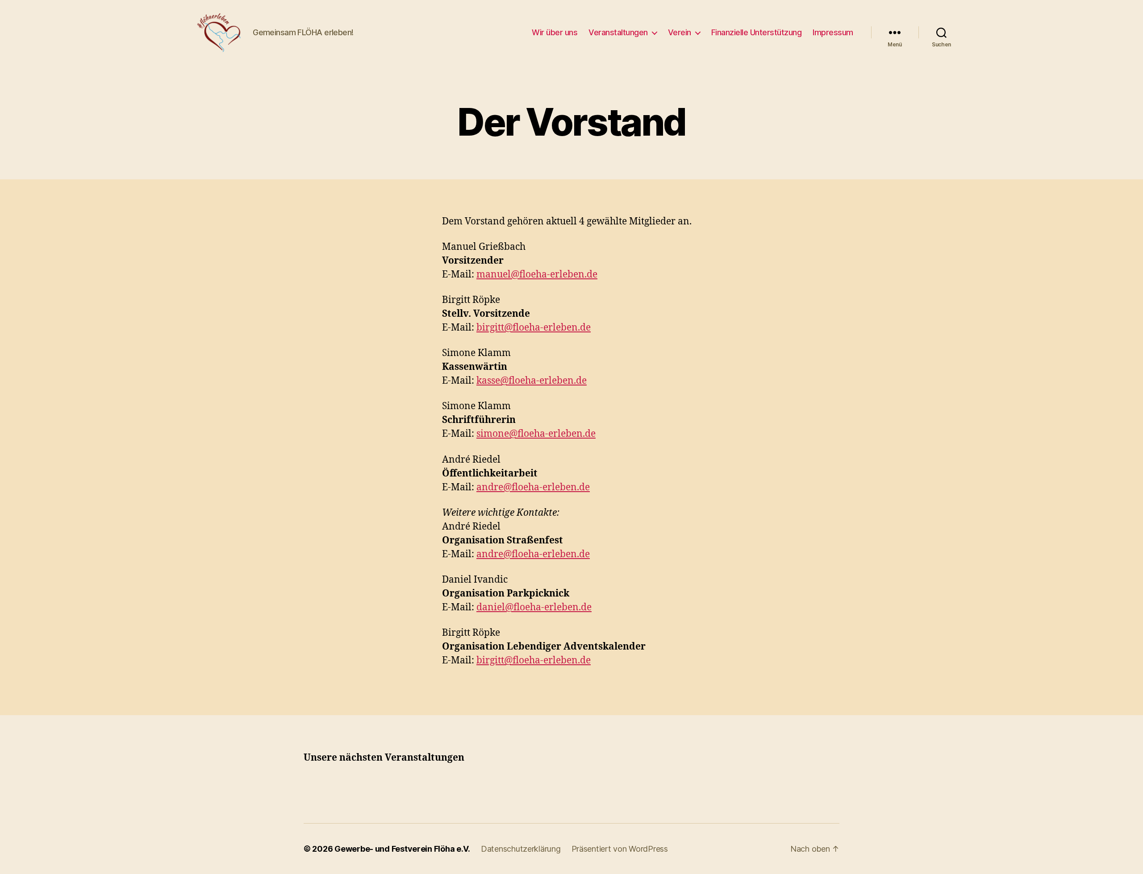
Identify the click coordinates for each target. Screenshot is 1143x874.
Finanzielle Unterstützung (756, 32)
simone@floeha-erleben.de (536, 434)
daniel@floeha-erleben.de (534, 607)
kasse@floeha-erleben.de (531, 381)
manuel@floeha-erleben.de (536, 275)
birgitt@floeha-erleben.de (533, 328)
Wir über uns (554, 32)
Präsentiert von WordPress (620, 848)
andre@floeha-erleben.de (533, 487)
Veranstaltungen (618, 32)
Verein (679, 32)
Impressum (833, 32)
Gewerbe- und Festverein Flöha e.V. (402, 848)
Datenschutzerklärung (521, 848)
